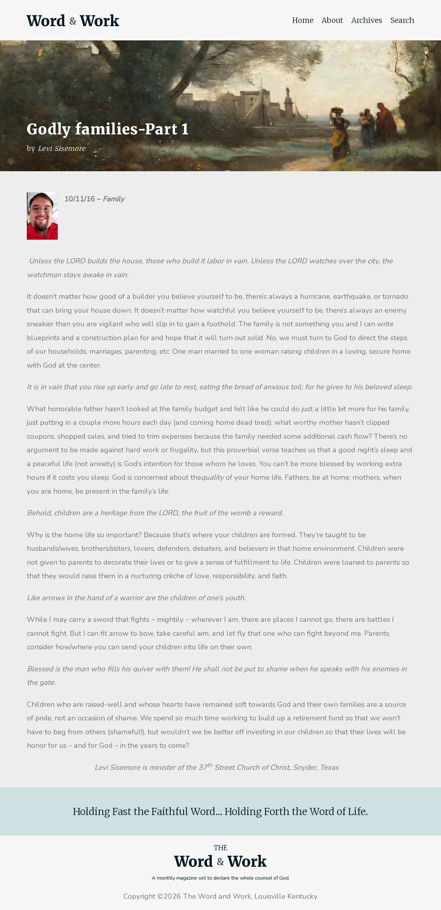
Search (402, 20)
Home (302, 20)
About (332, 20)
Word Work (73, 21)
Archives (366, 20)
